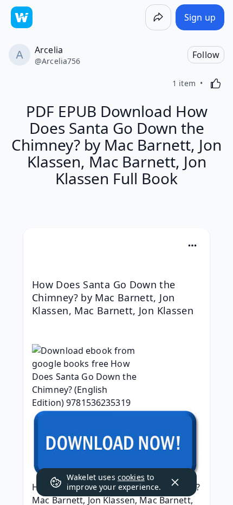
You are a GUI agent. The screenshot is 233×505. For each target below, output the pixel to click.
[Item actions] (192, 245)
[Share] (158, 17)
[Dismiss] (175, 482)
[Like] (215, 83)
